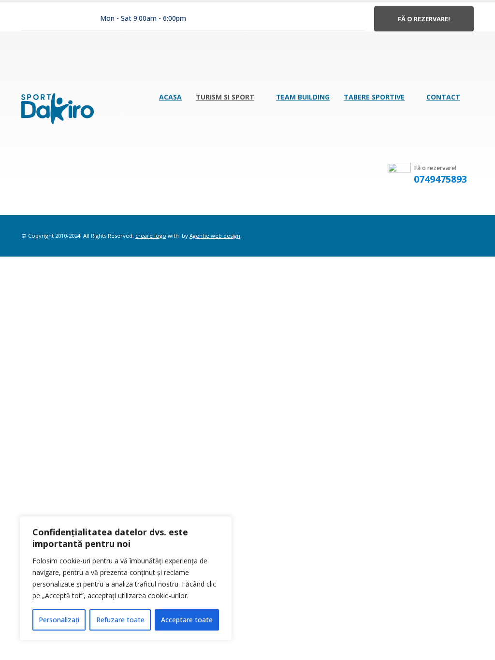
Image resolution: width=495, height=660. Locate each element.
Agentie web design (214, 235)
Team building (303, 96)
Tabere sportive (374, 96)
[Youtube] (72, 19)
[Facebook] (30, 19)
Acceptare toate (187, 619)
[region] (125, 578)
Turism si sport (225, 96)
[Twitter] (51, 19)
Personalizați (59, 619)
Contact (443, 96)
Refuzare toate (120, 619)
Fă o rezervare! (424, 18)
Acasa (170, 96)
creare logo (150, 235)
